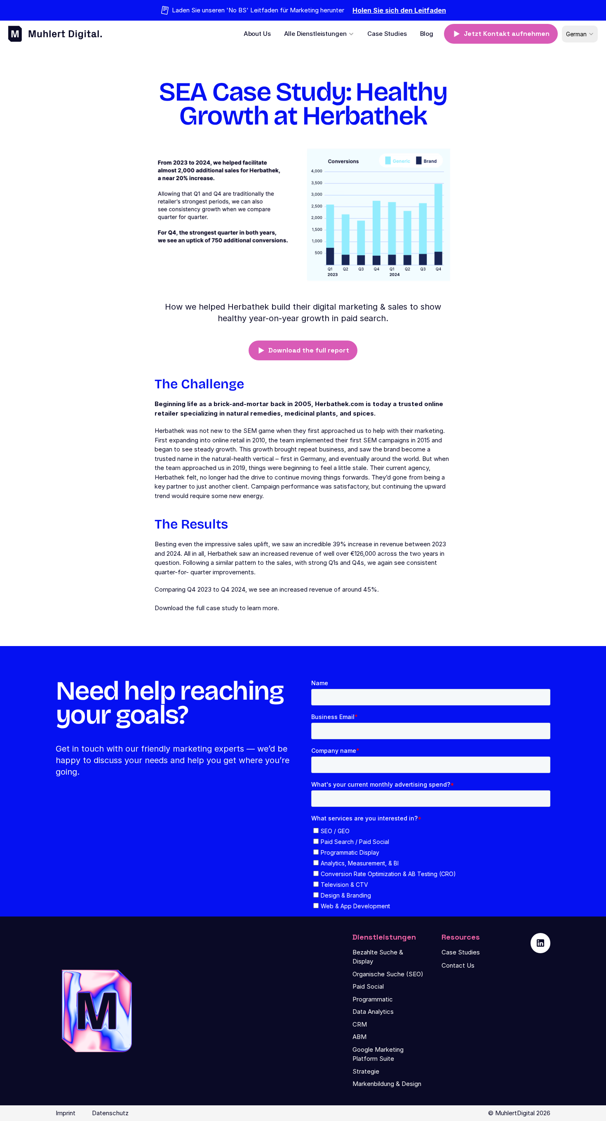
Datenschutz (110, 1113)
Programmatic (372, 999)
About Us (257, 34)
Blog (426, 34)
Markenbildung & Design (386, 1084)
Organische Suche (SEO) (387, 974)
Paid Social (368, 986)
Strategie (365, 1071)
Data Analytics (373, 1011)
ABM (359, 1037)
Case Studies (386, 34)
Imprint (65, 1113)
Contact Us (458, 965)
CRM (359, 1024)
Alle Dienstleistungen (315, 34)
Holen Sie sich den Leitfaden (399, 10)
